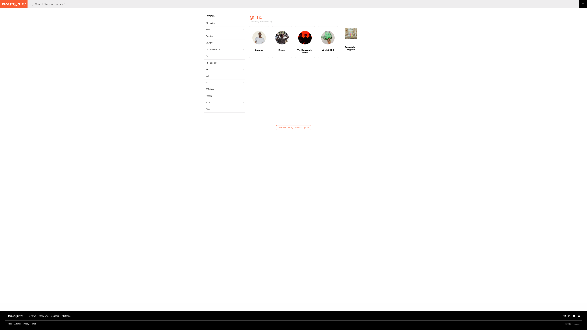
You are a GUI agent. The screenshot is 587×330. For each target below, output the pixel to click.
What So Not (328, 50)
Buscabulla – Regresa (351, 48)
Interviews (43, 315)
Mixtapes (66, 315)
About (10, 324)
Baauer (282, 50)
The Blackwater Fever (305, 51)
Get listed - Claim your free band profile (293, 127)
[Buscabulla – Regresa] (351, 34)
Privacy (26, 324)
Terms (33, 324)
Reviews (32, 315)
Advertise (17, 324)
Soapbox (55, 315)
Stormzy (259, 50)
